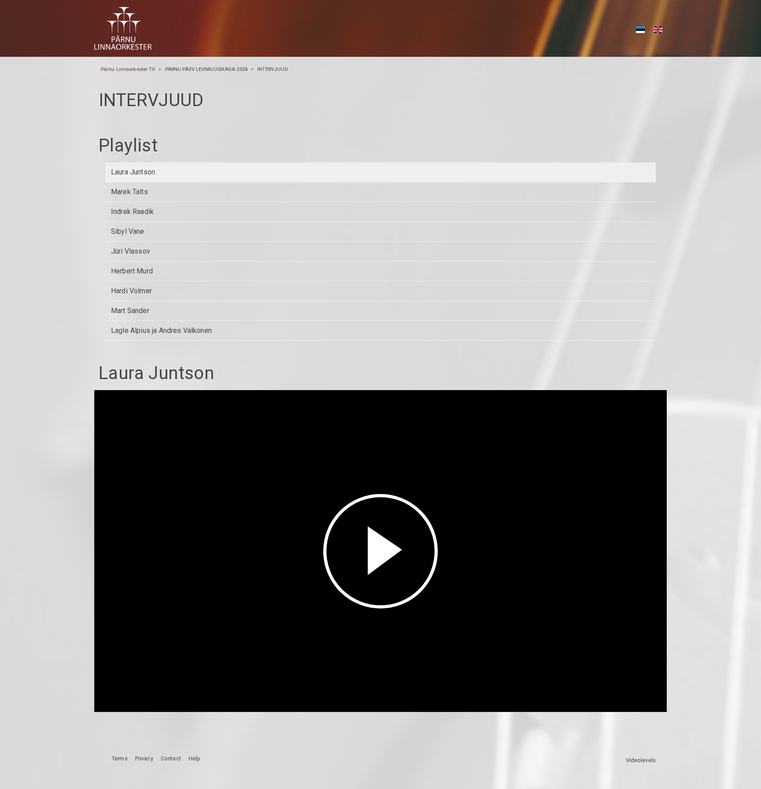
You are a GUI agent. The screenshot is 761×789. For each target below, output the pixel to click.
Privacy (144, 758)
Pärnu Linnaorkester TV (128, 69)
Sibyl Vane (127, 231)
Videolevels (641, 760)
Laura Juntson (133, 172)
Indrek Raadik (132, 211)
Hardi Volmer (131, 291)
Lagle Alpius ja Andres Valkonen (161, 330)
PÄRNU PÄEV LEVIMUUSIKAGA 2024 (206, 69)
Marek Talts (129, 192)
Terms (120, 758)
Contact (171, 758)
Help (194, 758)
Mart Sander (130, 310)
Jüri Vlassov (130, 251)
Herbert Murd (132, 271)
